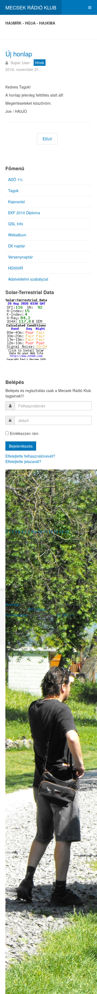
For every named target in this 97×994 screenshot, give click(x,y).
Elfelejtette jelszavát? (23, 461)
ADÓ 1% (15, 179)
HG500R (15, 268)
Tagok (13, 190)
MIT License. (37, 609)
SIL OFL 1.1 (65, 615)
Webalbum (17, 234)
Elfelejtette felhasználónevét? (30, 456)
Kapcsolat (16, 201)
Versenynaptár (20, 257)
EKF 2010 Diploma (24, 212)
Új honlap (18, 53)
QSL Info (15, 223)
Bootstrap (12, 604)
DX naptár (16, 245)
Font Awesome (16, 615)
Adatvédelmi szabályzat (28, 279)
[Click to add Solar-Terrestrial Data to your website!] (26, 328)
